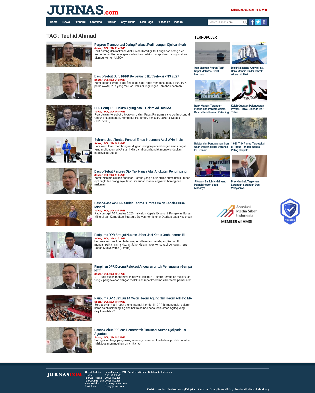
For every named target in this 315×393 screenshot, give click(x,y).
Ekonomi (80, 22)
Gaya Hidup (128, 22)
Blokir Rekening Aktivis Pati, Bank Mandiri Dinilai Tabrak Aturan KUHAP (247, 71)
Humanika (164, 22)
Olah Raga (146, 22)
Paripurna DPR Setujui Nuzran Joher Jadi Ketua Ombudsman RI (139, 235)
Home (54, 22)
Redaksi (151, 389)
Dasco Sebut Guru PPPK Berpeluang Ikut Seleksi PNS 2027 (136, 76)
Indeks (178, 22)
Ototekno (96, 22)
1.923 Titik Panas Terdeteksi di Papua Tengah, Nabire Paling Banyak (248, 147)
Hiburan (111, 22)
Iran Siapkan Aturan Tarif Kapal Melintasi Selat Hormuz (209, 71)
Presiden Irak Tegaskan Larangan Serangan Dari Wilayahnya (245, 185)
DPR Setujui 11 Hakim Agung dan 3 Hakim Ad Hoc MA (132, 108)
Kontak (162, 389)
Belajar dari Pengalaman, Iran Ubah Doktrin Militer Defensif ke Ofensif (211, 147)
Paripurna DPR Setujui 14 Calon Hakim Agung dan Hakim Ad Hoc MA (143, 298)
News (66, 22)
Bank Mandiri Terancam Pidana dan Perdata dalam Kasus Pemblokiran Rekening (211, 109)
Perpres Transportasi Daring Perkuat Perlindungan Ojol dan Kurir (140, 44)
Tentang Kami (176, 389)
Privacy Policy (225, 389)
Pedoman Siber (207, 389)
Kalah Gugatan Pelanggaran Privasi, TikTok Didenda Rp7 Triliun (247, 109)
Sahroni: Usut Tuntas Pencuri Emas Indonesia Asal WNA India (138, 140)
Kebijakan (190, 389)
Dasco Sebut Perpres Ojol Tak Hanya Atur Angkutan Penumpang (140, 171)
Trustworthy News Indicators (251, 389)
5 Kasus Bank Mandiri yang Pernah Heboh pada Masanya (210, 185)
